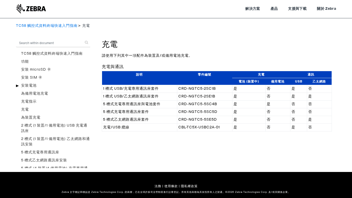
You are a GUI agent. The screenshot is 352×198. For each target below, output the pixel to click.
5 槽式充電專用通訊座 (40, 152)
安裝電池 (29, 85)
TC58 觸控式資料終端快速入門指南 (47, 26)
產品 (274, 9)
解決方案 (252, 9)
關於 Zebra (326, 9)
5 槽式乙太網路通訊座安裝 (44, 160)
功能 (25, 61)
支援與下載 (297, 9)
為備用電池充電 (34, 93)
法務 (158, 186)
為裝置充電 (30, 117)
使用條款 (171, 186)
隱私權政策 (189, 186)
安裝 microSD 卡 (36, 69)
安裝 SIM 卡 (31, 77)
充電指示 (29, 101)
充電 (25, 109)
